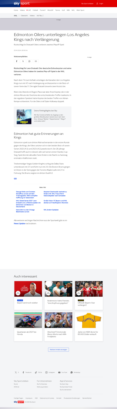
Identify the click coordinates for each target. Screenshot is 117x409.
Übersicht (24, 16)
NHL (73, 10)
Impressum (29, 398)
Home (16, 10)
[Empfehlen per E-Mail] (36, 61)
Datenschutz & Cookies (47, 398)
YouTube (64, 372)
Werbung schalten (42, 387)
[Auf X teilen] (23, 61)
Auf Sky (39, 16)
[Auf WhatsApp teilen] (29, 61)
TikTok (40, 372)
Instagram (52, 372)
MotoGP (50, 10)
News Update (19, 223)
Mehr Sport (80, 10)
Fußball (35, 10)
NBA (68, 10)
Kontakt (58, 398)
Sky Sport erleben (87, 3)
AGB (36, 398)
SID (15, 178)
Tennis (57, 10)
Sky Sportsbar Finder (66, 387)
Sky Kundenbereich (65, 390)
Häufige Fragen (18, 398)
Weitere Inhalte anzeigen (58, 350)
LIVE (29, 10)
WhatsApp (77, 372)
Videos (22, 10)
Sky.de (16, 384)
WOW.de (16, 387)
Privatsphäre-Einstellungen (72, 398)
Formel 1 (43, 10)
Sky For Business (42, 384)
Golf (63, 10)
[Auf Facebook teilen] (16, 61)
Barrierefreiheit (87, 398)
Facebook (28, 372)
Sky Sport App (64, 384)
